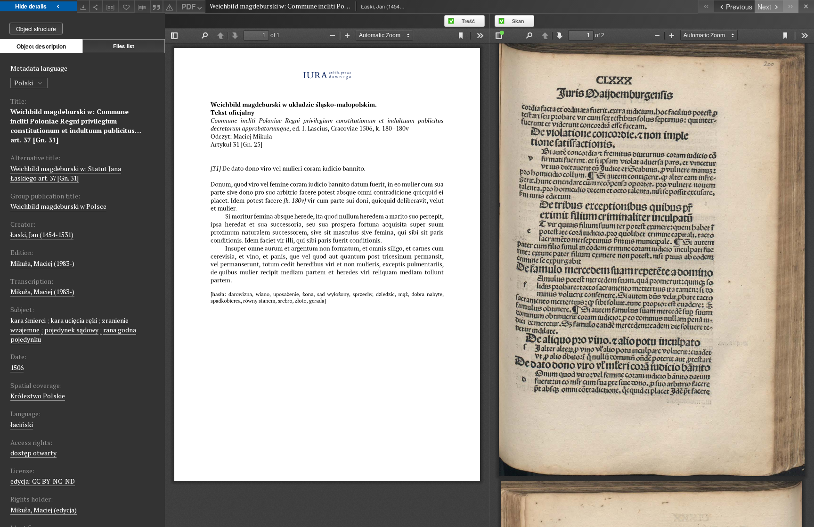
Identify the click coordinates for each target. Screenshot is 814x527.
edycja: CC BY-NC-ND (42, 481)
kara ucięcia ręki (73, 320)
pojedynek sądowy (71, 329)
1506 (17, 367)
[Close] (806, 6)
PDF (188, 6)
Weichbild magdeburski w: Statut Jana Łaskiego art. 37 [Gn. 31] (65, 173)
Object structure (36, 29)
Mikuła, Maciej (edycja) (43, 509)
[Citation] (156, 6)
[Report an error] (169, 6)
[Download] (83, 6)
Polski (24, 82)
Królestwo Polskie (37, 395)
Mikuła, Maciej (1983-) (42, 263)
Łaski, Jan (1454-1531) (41, 234)
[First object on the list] (706, 6)
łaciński (21, 424)
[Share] (96, 6)
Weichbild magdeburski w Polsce (58, 206)
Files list (123, 45)
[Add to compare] (111, 6)
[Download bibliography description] (142, 6)
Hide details (31, 6)
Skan (518, 21)
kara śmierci (28, 320)
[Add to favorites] (126, 6)
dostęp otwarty (33, 452)
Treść (468, 21)
